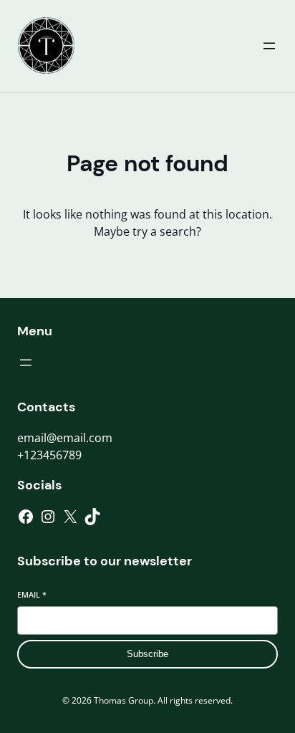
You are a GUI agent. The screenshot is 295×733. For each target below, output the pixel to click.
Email (32, 594)
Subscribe (147, 653)
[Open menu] (269, 45)
